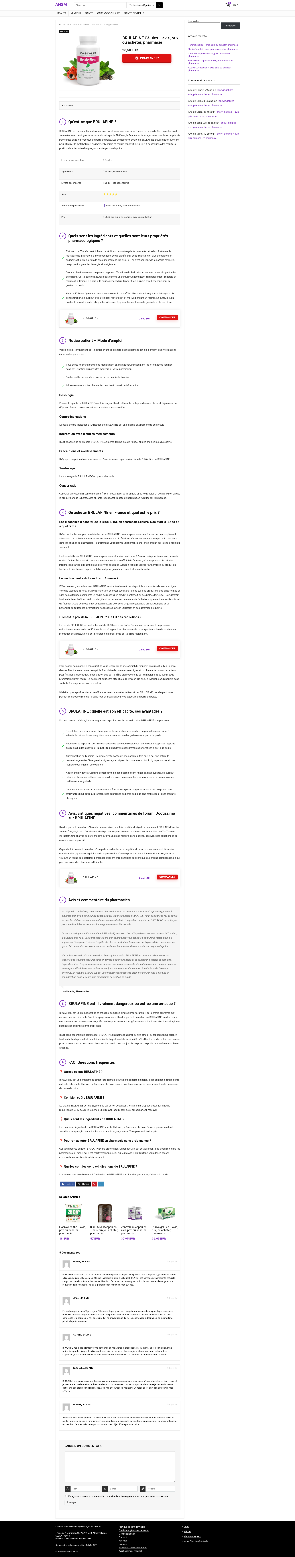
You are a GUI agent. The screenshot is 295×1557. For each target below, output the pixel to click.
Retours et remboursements (133, 1547)
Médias (187, 1531)
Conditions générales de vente (134, 1530)
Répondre (173, 1261)
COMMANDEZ (149, 58)
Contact (123, 1537)
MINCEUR (76, 13)
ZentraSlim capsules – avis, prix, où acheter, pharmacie (135, 1230)
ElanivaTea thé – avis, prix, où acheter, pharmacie (72, 1230)
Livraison (123, 1544)
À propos (123, 1540)
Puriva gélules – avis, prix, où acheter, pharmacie (165, 1230)
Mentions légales (127, 1534)
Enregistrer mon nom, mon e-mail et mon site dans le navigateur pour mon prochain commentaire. (118, 1496)
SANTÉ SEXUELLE (134, 13)
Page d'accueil (65, 25)
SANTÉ (89, 13)
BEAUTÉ (61, 13)
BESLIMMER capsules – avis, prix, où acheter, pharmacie (104, 1230)
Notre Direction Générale (196, 1541)
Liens (186, 1526)
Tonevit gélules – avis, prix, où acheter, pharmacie (213, 45)
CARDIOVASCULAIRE (108, 13)
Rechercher (194, 21)
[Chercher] (159, 5)
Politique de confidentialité (132, 1527)
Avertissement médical (130, 1551)
